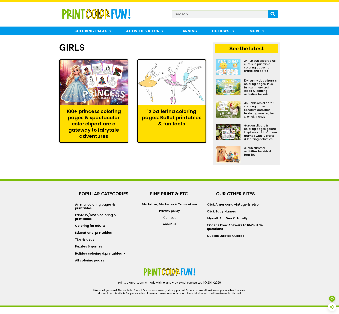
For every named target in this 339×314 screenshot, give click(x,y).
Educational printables (93, 233)
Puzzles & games (88, 246)
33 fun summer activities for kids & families (258, 151)
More (254, 31)
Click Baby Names (221, 211)
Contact (169, 217)
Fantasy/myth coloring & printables (95, 217)
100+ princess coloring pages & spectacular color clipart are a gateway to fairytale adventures (94, 124)
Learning (188, 31)
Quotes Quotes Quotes (225, 236)
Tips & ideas (84, 239)
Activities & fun (143, 31)
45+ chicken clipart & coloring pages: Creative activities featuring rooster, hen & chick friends (259, 110)
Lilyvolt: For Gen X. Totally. (228, 218)
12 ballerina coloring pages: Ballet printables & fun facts (171, 117)
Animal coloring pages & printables (95, 206)
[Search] (273, 14)
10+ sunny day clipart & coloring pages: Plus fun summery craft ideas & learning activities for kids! (260, 87)
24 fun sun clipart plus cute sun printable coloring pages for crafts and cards (260, 66)
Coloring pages (91, 31)
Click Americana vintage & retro (233, 204)
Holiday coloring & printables (98, 253)
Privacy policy (169, 211)
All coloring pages (89, 260)
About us (169, 224)
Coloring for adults (90, 226)
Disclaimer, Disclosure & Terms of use (169, 204)
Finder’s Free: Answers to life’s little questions (235, 227)
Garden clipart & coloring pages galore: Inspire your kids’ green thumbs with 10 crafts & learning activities (260, 132)
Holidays (221, 31)
